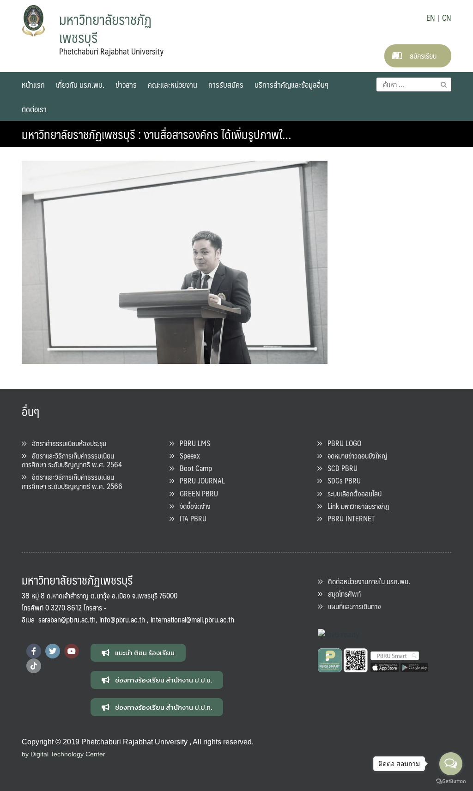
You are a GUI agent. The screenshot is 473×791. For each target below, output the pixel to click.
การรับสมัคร (225, 84)
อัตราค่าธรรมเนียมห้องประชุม (66, 443)
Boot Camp (193, 468)
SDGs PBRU (341, 480)
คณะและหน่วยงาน (172, 84)
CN (446, 17)
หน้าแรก (33, 84)
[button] (138, 653)
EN (430, 17)
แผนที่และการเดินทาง (351, 606)
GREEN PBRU (196, 493)
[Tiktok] (33, 665)
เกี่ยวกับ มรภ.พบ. (80, 84)
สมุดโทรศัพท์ (341, 593)
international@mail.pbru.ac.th (192, 619)
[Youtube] (71, 651)
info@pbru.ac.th (122, 619)
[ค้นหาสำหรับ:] (413, 84)
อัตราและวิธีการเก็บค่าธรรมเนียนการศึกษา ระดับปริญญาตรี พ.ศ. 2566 (72, 481)
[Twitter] (52, 651)
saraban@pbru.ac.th (67, 619)
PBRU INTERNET (348, 518)
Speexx (187, 455)
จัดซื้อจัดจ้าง (192, 506)
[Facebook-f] (33, 651)
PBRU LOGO (341, 443)
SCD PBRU (340, 468)
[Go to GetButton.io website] (451, 782)
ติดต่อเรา (34, 109)
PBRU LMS (192, 443)
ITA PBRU (190, 518)
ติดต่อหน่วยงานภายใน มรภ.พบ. (366, 581)
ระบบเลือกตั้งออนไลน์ (352, 493)
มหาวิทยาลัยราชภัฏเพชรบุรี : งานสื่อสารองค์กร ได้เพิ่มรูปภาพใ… (156, 134)
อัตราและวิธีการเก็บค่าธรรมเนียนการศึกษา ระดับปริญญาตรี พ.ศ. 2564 (72, 460)
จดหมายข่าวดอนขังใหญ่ (355, 455)
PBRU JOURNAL (199, 480)
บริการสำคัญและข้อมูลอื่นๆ (291, 84)
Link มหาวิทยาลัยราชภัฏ (355, 506)
